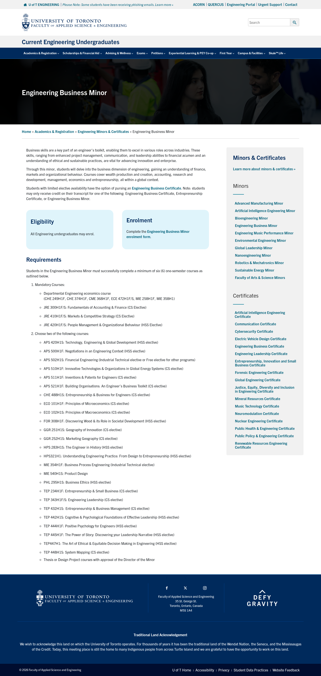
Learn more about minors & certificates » (264, 169)
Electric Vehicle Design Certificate (260, 338)
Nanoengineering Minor (253, 255)
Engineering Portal (241, 4)
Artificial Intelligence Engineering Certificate (260, 314)
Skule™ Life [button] (276, 53)
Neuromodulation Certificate (257, 413)
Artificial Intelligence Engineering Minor (265, 210)
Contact (291, 4)
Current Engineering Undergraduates (70, 41)
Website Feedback (286, 670)
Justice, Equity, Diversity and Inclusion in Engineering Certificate (264, 389)
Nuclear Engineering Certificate (259, 421)
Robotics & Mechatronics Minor (259, 262)
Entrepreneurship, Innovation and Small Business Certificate (265, 363)
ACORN (199, 4)
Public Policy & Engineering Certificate (264, 436)
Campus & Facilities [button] (250, 53)
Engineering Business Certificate (259, 346)
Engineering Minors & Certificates (103, 131)
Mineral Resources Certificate (257, 398)
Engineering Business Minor (256, 225)
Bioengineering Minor (251, 218)
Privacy (223, 670)
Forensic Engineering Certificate (259, 372)
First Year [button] (226, 53)
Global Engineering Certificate (257, 380)
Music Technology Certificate (257, 406)
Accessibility (204, 670)
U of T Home (181, 670)
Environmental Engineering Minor (260, 240)
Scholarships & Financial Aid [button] (81, 53)
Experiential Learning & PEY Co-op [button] (191, 53)
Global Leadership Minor (254, 248)
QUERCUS (216, 4)
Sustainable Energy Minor (254, 270)
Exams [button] (141, 53)
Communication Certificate (255, 324)
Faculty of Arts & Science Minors (260, 277)
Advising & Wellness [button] (118, 53)
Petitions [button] (157, 53)
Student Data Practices (251, 670)
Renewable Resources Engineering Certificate (261, 445)
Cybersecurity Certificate (254, 331)
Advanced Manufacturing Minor (259, 203)
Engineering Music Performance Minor (264, 233)
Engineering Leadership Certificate (261, 353)
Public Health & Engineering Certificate (265, 428)
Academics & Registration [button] (40, 53)
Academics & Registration (54, 131)
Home (26, 131)
